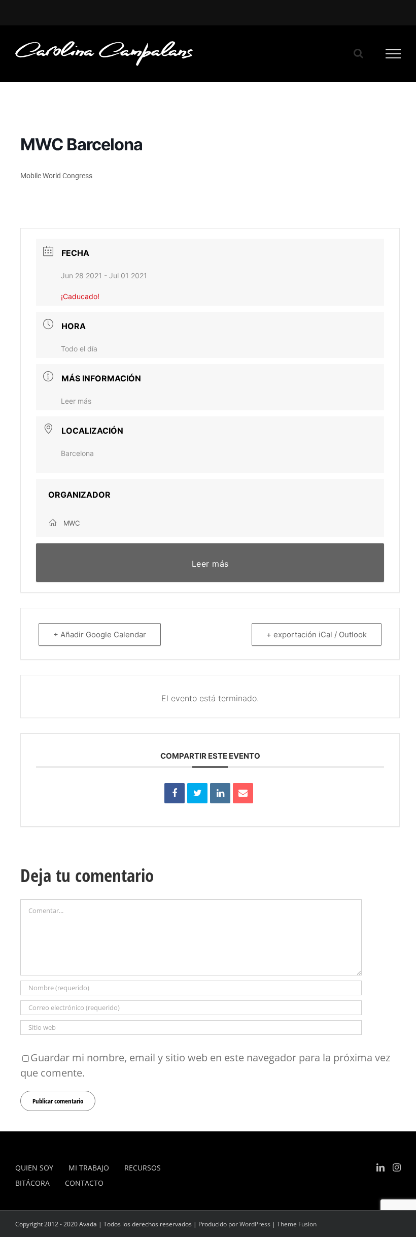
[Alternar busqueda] (358, 53)
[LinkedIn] (220, 793)
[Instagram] (397, 1167)
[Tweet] (197, 793)
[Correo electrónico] (243, 793)
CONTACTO (84, 1183)
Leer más (76, 401)
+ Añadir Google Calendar (99, 634)
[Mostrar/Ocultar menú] (393, 53)
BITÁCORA (32, 1183)
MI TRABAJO (88, 1168)
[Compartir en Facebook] (174, 793)
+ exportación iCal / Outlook (316, 634)
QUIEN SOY (34, 1168)
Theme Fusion (297, 1224)
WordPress (254, 1224)
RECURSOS (142, 1168)
